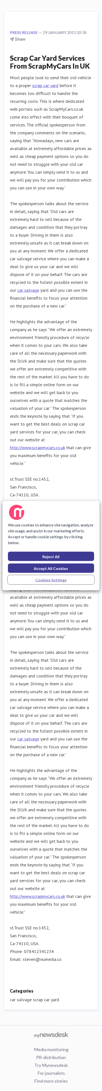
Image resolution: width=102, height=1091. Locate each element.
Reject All (50, 556)
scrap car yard (45, 85)
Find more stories (51, 1081)
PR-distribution (51, 1057)
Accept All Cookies (51, 568)
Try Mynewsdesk (51, 1065)
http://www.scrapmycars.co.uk (37, 447)
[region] (50, 545)
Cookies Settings (51, 579)
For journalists (51, 1073)
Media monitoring (51, 1049)
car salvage (28, 290)
